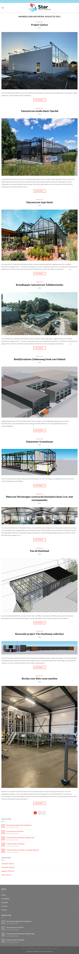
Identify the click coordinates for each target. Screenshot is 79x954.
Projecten (39, 22)
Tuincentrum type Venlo (39, 202)
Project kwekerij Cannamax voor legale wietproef (22, 850)
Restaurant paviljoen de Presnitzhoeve (19, 825)
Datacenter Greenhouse (39, 441)
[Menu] (2, 7)
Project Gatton (39, 24)
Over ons (4, 906)
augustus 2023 (6, 871)
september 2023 (6, 867)
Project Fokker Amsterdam (15, 844)
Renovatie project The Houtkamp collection (39, 633)
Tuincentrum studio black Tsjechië (39, 110)
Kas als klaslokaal (39, 550)
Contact (4, 910)
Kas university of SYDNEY (15, 831)
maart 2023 (5, 875)
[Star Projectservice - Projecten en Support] (39, 8)
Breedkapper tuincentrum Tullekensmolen (39, 284)
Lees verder (39, 100)
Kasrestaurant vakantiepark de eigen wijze (20, 837)
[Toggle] (77, 898)
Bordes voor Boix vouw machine (39, 678)
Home (3, 895)
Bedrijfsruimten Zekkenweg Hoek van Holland (39, 359)
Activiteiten (5, 898)
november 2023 (6, 863)
